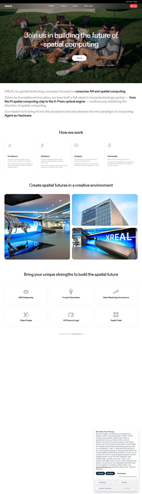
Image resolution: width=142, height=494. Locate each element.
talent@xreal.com (77, 334)
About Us (63, 58)
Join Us (79, 58)
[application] (116, 460)
